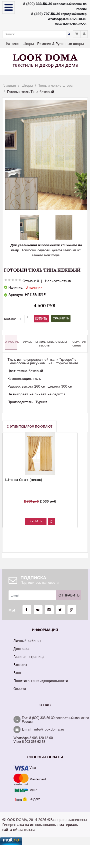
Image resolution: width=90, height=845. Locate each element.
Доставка (22, 649)
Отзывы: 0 (30, 281)
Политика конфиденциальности (41, 681)
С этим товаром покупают (29, 426)
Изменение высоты (45, 343)
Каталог (12, 44)
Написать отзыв (58, 281)
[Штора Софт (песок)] (23, 495)
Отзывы (61, 341)
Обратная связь (78, 343)
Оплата (20, 689)
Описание (11, 341)
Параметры (28, 341)
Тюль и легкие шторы (55, 85)
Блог (18, 673)
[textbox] (34, 34)
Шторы (28, 44)
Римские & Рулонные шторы (60, 44)
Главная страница (29, 657)
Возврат (21, 665)
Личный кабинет (27, 641)
